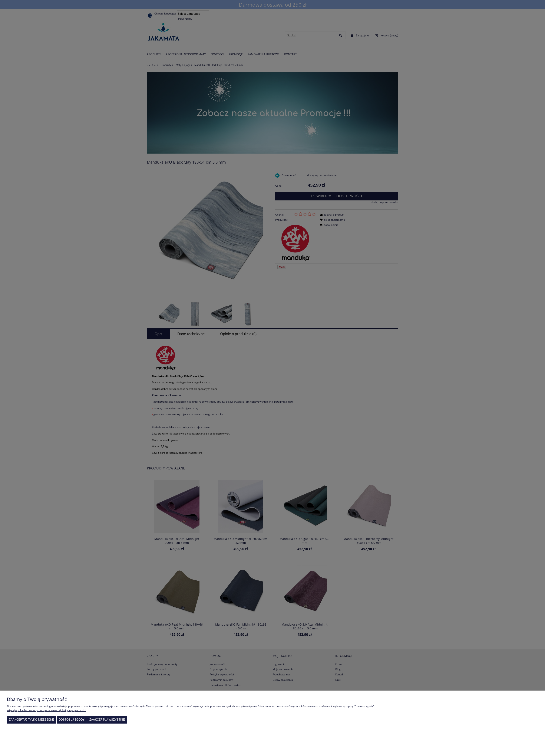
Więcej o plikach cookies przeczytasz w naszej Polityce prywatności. (46, 710)
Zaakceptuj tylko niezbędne (31, 719)
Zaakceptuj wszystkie (107, 719)
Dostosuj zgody (72, 719)
